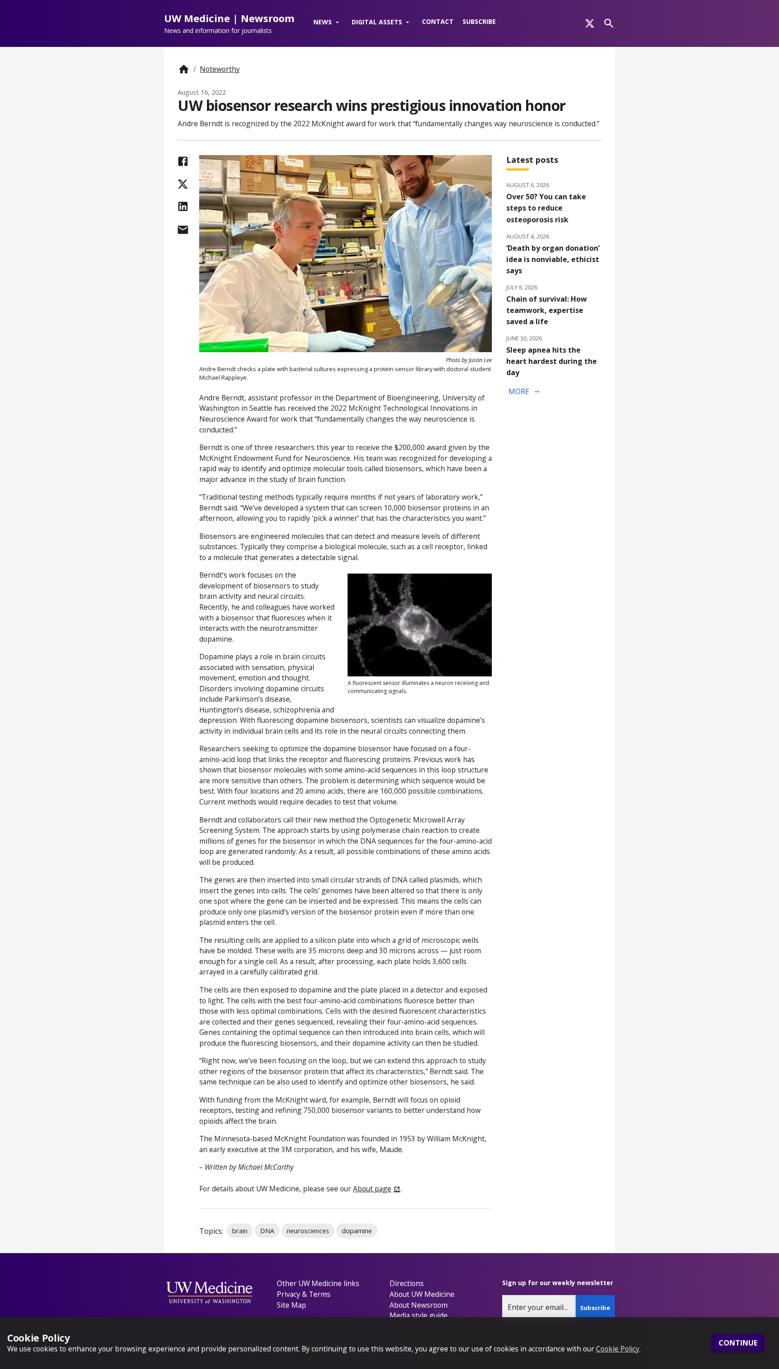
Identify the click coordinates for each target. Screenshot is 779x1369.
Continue (738, 1343)
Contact (438, 21)
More (525, 392)
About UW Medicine (422, 1294)
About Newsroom (419, 1305)
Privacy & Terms (303, 1294)
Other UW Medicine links (318, 1283)
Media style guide (419, 1315)
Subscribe (479, 21)
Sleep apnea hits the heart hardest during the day (551, 361)
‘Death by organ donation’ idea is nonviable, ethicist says (553, 259)
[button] (328, 23)
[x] (589, 23)
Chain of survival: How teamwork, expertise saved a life (546, 310)
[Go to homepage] (184, 69)
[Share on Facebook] (182, 161)
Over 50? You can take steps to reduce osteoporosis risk (546, 208)
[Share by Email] (182, 229)
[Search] (609, 23)
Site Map (291, 1305)
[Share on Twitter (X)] (182, 184)
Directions (407, 1283)
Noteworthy (220, 69)
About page (372, 1189)
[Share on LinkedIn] (182, 206)
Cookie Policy (617, 1349)
